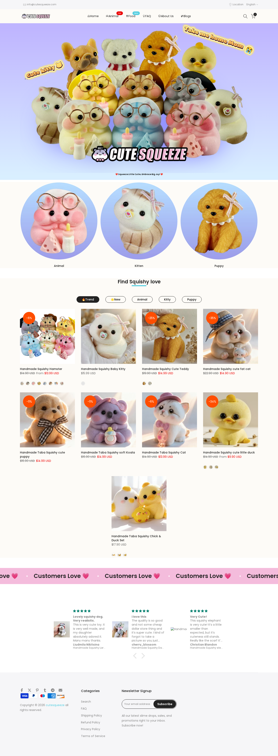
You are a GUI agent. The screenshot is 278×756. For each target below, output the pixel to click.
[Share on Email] (60, 690)
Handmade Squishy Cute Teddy (165, 369)
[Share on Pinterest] (37, 690)
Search (86, 702)
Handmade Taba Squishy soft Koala (108, 452)
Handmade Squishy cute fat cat (227, 369)
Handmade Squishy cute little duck (229, 452)
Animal (115, 16)
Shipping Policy (91, 715)
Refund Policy (90, 722)
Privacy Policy (90, 729)
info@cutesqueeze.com (41, 4)
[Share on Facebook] (22, 690)
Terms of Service (93, 736)
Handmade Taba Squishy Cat (164, 452)
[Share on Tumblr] (45, 690)
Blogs (187, 16)
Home (94, 16)
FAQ (148, 16)
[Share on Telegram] (53, 690)
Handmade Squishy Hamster (41, 369)
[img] (89, 611)
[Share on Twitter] (29, 690)
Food (133, 16)
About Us (167, 16)
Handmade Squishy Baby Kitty (103, 369)
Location (238, 4)
